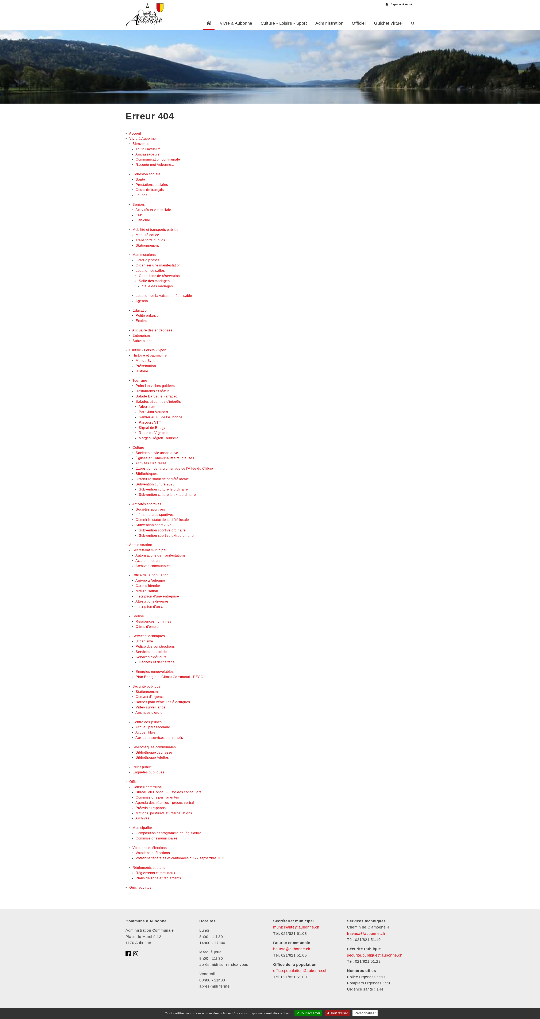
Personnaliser (365, 1013)
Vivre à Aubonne (236, 23)
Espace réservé (401, 4)
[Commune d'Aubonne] (146, 15)
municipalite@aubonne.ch (296, 927)
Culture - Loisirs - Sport (284, 23)
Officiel (359, 23)
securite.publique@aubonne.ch (374, 955)
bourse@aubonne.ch (291, 949)
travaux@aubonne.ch (366, 933)
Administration (329, 23)
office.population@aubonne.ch (300, 971)
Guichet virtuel (388, 23)
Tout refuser (338, 1013)
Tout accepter (309, 1013)
